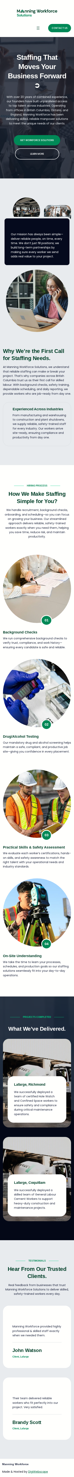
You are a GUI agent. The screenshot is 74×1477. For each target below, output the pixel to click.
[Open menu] (38, 28)
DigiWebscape (38, 1472)
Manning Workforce (15, 1464)
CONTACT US (59, 28)
